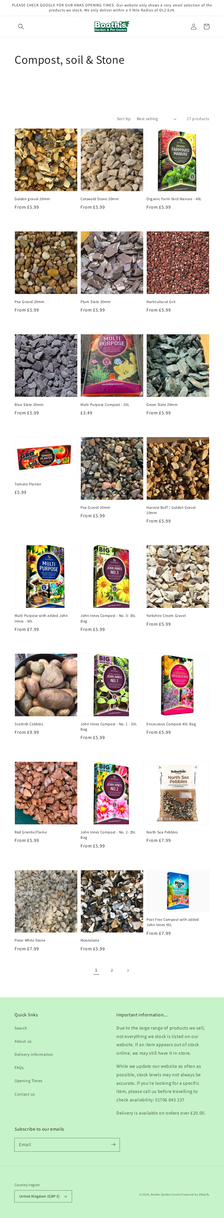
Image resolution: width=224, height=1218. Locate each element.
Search (21, 1028)
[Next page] (127, 970)
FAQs (19, 1067)
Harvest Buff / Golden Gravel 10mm (171, 510)
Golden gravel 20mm (32, 198)
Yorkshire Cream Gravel (166, 615)
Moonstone (89, 940)
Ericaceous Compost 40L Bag (171, 724)
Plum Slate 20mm (95, 301)
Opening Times (29, 1080)
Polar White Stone (30, 940)
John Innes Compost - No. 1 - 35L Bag (108, 727)
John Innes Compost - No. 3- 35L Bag (108, 618)
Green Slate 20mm (162, 404)
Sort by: (124, 118)
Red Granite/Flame (31, 832)
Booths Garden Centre (166, 1194)
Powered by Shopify (195, 1194)
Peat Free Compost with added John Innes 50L (172, 922)
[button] (21, 26)
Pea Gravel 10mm (95, 507)
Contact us (25, 1094)
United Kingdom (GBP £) (39, 1196)
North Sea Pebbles (162, 832)
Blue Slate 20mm (29, 404)
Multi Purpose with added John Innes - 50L (41, 618)
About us (23, 1041)
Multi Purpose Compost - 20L (104, 404)
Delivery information (34, 1054)
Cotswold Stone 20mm (99, 198)
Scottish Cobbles (29, 724)
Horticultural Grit (161, 301)
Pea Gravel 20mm (30, 301)
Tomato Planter (28, 484)
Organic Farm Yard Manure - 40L (174, 198)
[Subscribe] (113, 1144)
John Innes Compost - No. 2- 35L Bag (108, 835)
